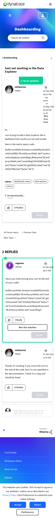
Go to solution (31, 81)
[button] (17, 505)
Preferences (27, 512)
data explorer (41, 181)
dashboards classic (22, 181)
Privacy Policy (9, 495)
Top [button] (4, 430)
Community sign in (42, 15)
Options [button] (51, 58)
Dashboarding (10, 58)
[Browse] (11, 15)
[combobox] (27, 37)
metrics (9, 186)
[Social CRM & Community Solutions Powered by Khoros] (45, 431)
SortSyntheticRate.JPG (18, 195)
